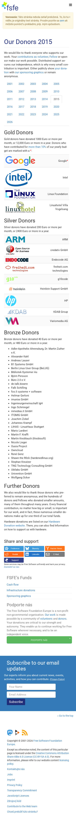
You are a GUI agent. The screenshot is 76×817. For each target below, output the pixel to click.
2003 (33, 83)
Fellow (53, 56)
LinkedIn (35, 554)
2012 (21, 99)
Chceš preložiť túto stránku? (22, 811)
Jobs (10, 774)
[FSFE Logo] (10, 6)
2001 (10, 83)
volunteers (46, 618)
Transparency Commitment (22, 790)
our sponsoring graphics (29, 72)
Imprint (11, 779)
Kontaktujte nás (16, 769)
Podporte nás (39, 640)
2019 (45, 106)
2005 (56, 83)
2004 (45, 83)
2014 (45, 99)
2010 (56, 91)
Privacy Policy (14, 785)
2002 (21, 83)
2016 (10, 106)
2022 (21, 114)
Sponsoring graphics (19, 596)
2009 (45, 91)
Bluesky (35, 548)
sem (62, 20)
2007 (21, 91)
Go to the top (66, 715)
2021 (10, 114)
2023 (33, 114)
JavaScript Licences (18, 795)
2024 (45, 114)
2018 (33, 106)
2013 (33, 99)
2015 (56, 99)
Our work (50, 614)
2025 (56, 114)
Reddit (15, 554)
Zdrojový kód (14, 801)
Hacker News (56, 548)
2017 (21, 106)
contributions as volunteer (32, 56)
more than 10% (37, 146)
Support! (15, 560)
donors (62, 618)
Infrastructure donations (21, 590)
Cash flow (13, 584)
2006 (10, 91)
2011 (10, 99)
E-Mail (56, 554)
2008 (33, 91)
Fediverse (15, 548)
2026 (10, 122)
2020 (56, 106)
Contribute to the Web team (22, 806)
